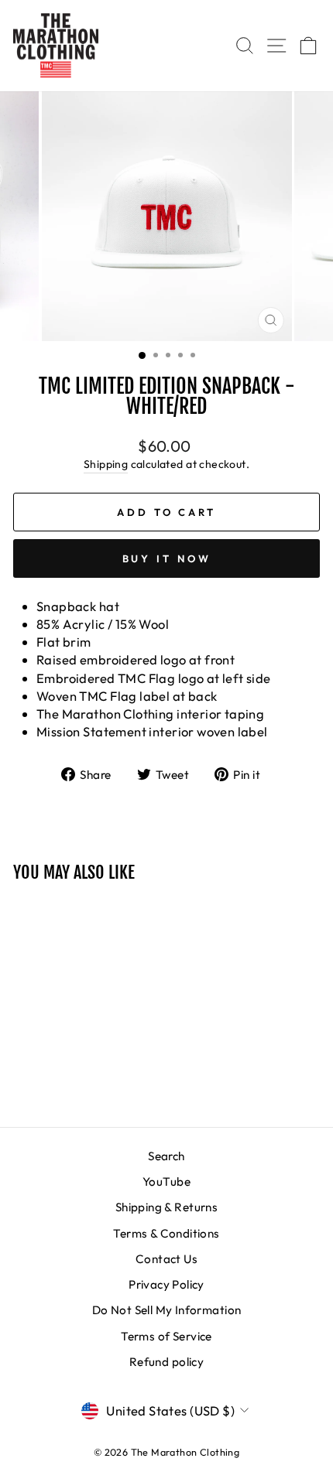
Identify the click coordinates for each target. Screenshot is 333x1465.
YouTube (166, 1181)
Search (166, 1156)
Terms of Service (166, 1336)
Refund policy (166, 1361)
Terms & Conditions (166, 1233)
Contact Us (166, 1259)
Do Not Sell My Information (167, 1310)
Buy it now (166, 558)
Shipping (106, 464)
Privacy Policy (166, 1284)
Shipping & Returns (166, 1207)
